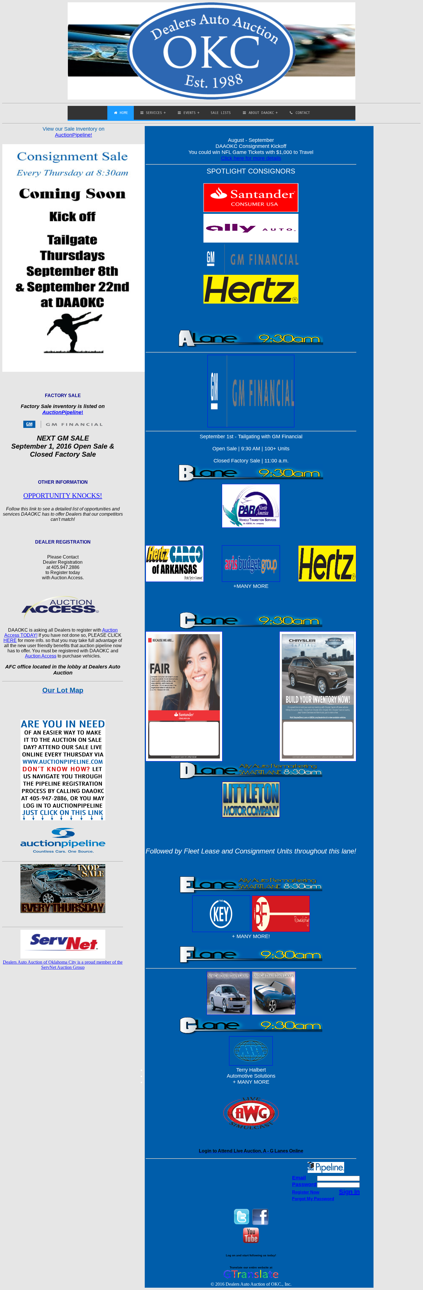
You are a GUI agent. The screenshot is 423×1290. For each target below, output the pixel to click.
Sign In (349, 1191)
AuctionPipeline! (73, 135)
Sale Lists (221, 112)
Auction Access (40, 655)
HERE (10, 640)
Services (153, 112)
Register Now (305, 1192)
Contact (302, 112)
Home (123, 112)
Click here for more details (251, 158)
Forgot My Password (313, 1198)
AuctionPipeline (61, 412)
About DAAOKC (260, 112)
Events (189, 112)
